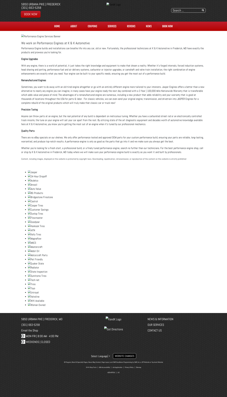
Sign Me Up (113, 232)
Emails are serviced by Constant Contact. (133, 223)
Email (69, 185)
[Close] (162, 158)
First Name (73, 201)
